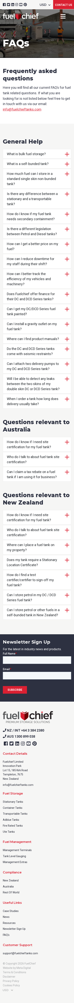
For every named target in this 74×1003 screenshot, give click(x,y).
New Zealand (11, 880)
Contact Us (63, 4)
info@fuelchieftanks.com (22, 109)
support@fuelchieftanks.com (20, 953)
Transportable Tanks (15, 813)
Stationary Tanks (13, 801)
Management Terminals (17, 850)
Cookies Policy (11, 985)
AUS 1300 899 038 (20, 736)
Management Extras (15, 862)
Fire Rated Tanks (13, 825)
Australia (8, 886)
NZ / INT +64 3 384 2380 (25, 730)
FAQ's (6, 934)
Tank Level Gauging (14, 856)
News (6, 916)
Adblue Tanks (11, 819)
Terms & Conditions (14, 972)
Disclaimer (9, 976)
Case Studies (11, 911)
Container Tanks (12, 807)
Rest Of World (11, 892)
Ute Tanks (9, 831)
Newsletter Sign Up (14, 928)
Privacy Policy (11, 981)
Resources (9, 922)
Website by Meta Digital (17, 967)
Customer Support (17, 945)
